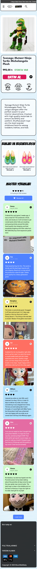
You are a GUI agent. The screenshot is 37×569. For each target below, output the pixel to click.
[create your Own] (10, 7)
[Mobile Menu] (4, 6)
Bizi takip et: (7, 524)
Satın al (14, 77)
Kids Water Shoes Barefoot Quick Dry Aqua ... (10, 167)
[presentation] (4, 156)
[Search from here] (25, 6)
